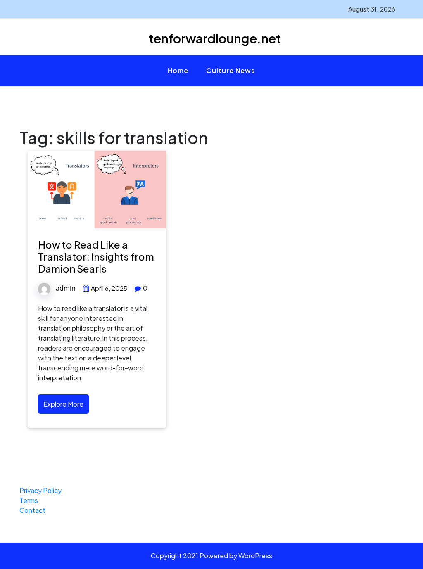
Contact (32, 510)
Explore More (63, 404)
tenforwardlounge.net (215, 38)
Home (178, 70)
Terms (28, 500)
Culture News (230, 70)
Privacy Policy (40, 490)
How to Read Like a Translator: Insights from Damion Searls (96, 256)
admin (66, 288)
